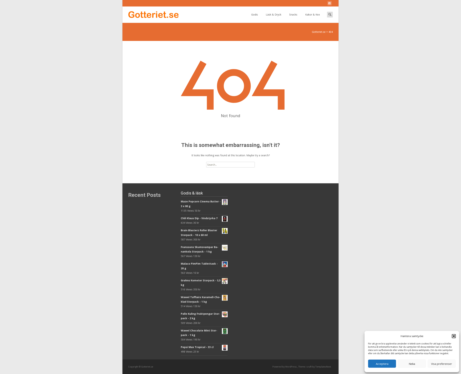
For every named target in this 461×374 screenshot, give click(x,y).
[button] (454, 336)
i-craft (309, 366)
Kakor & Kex (312, 14)
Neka (412, 364)
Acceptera (382, 364)
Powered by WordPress (284, 366)
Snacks (293, 14)
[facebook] (329, 4)
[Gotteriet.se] (150, 13)
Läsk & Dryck (273, 14)
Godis (254, 14)
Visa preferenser (441, 364)
